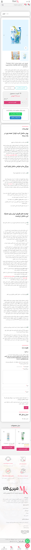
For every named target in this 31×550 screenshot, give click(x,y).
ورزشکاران (11, 155)
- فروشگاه (27, 511)
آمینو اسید (10, 184)
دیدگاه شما (25, 369)
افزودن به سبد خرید (12, 102)
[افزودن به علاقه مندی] (18, 431)
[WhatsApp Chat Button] (27, 541)
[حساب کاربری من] (1, 1)
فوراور (4, 14)
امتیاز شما (26, 366)
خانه (8, 14)
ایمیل (26, 392)
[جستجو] (2, 4)
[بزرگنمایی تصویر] (25, 48)
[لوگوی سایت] (15, 1)
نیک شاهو (11, 541)
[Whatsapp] (27, 531)
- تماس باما (26, 515)
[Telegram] (25, 531)
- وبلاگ (27, 513)
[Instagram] (22, 531)
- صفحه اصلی (26, 508)
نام (27, 386)
